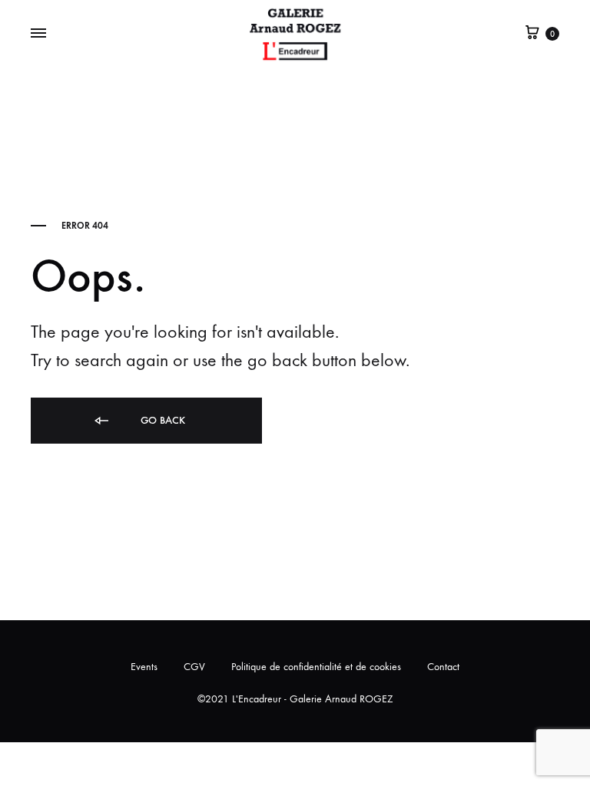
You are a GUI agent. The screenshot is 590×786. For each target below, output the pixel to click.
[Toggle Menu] (38, 33)
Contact (443, 666)
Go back (161, 420)
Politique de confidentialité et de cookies (316, 666)
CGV (194, 666)
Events (144, 666)
